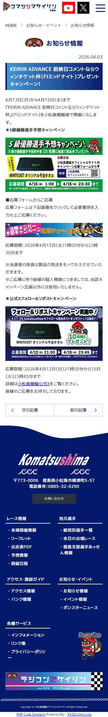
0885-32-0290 (63, 486)
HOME (11, 26)
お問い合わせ (54, 498)
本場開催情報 (23, 530)
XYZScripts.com (80, 714)
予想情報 (19, 555)
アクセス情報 (23, 591)
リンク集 (18, 643)
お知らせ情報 (75, 591)
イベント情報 (75, 599)
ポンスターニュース (80, 607)
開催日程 (19, 563)
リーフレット (21, 538)
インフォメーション (27, 635)
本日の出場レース (79, 538)
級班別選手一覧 (78, 530)
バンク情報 (21, 599)
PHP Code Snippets (30, 714)
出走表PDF (21, 547)
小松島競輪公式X (34, 384)
